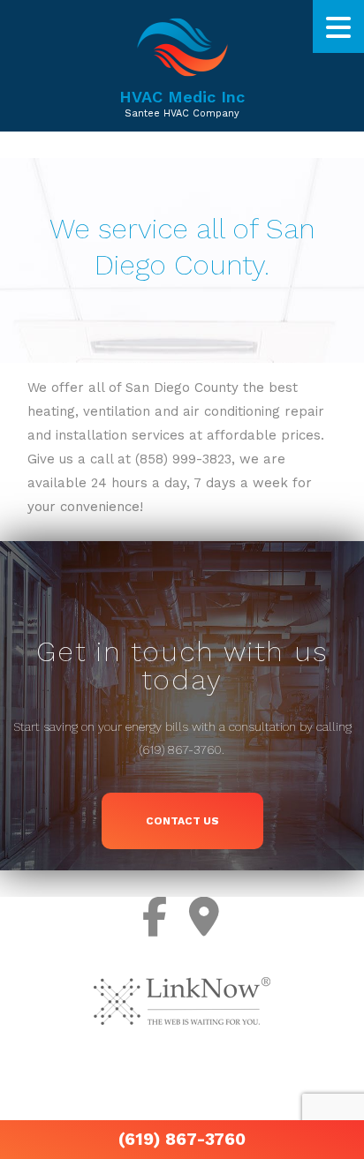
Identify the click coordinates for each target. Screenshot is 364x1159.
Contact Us (182, 821)
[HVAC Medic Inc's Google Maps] (205, 917)
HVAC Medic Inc (182, 96)
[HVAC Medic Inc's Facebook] (156, 917)
